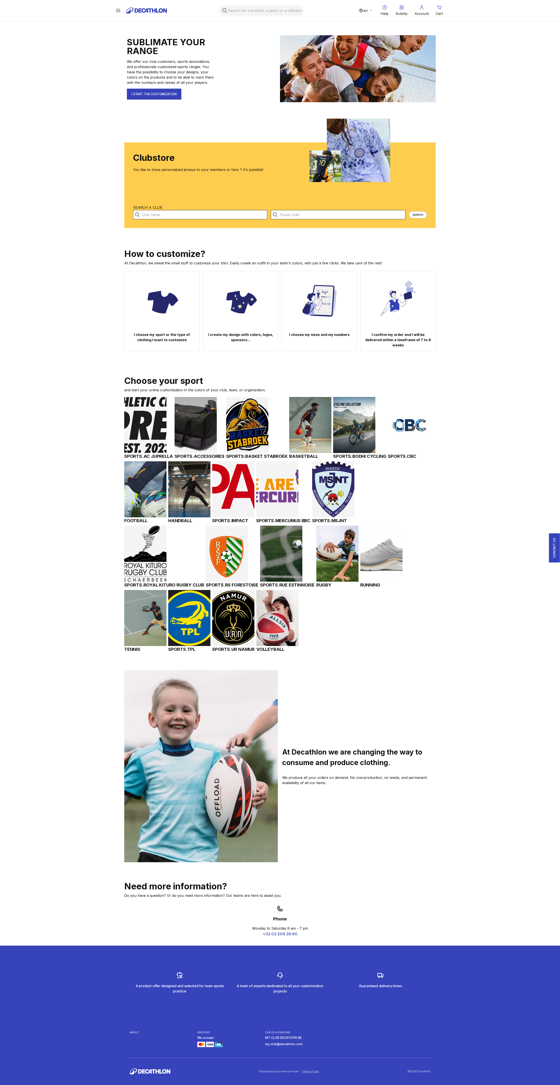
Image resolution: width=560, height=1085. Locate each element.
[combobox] (365, 11)
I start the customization (154, 94)
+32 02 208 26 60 (280, 934)
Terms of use (310, 1071)
